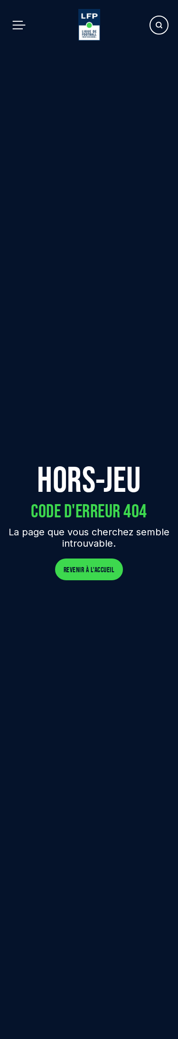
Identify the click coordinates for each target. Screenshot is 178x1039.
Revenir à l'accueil (89, 569)
